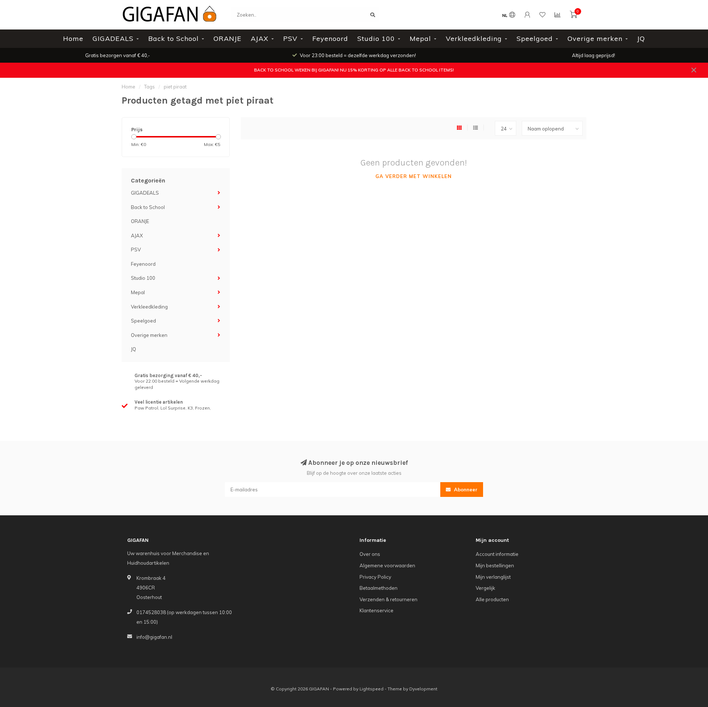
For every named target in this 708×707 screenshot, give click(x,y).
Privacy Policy (375, 577)
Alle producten (492, 599)
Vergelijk (485, 588)
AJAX (259, 38)
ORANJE (228, 38)
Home (73, 38)
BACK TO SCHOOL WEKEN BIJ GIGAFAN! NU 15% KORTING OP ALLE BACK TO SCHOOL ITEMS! (354, 70)
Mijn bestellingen (495, 565)
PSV (290, 38)
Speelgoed (535, 38)
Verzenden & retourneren (388, 599)
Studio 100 (376, 38)
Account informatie (497, 554)
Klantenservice (376, 610)
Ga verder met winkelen (413, 176)
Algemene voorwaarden (387, 565)
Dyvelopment (423, 689)
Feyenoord (330, 38)
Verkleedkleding (474, 38)
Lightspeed (372, 689)
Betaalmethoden (379, 588)
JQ (641, 38)
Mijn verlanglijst (493, 577)
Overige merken (595, 38)
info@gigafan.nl (154, 637)
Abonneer (465, 489)
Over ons (370, 554)
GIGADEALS (113, 38)
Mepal (420, 38)
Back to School (173, 38)
